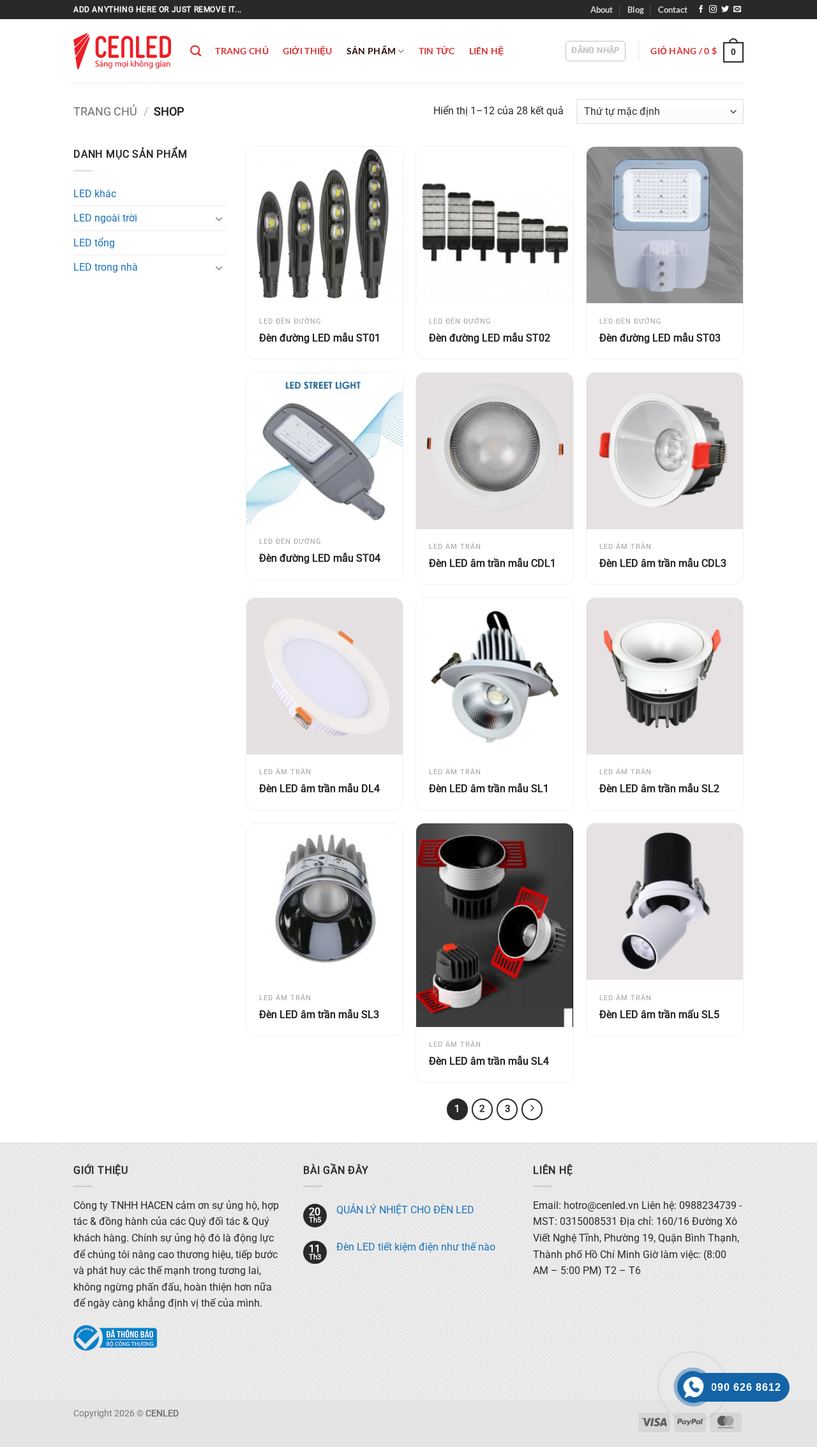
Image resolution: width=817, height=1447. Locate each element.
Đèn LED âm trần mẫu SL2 (659, 789)
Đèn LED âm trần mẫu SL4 (489, 1061)
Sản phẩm (371, 50)
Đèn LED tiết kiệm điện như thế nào (415, 1247)
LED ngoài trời (105, 218)
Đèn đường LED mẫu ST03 (660, 338)
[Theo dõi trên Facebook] (701, 9)
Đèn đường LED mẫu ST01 (319, 338)
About (601, 9)
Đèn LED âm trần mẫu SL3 (319, 1014)
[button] (595, 51)
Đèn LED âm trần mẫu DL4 (319, 789)
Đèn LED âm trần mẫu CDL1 (492, 563)
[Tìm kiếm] (195, 51)
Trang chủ (242, 50)
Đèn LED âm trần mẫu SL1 (489, 789)
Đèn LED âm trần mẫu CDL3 (662, 563)
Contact (672, 9)
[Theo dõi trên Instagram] (713, 9)
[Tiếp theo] (532, 1109)
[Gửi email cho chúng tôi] (737, 9)
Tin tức (437, 50)
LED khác (94, 194)
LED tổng (94, 243)
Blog (635, 9)
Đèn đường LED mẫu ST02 (489, 338)
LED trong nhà (105, 267)
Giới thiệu (308, 50)
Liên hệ (486, 50)
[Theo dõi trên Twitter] (725, 9)
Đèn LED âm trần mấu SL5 (659, 1014)
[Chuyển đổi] (219, 218)
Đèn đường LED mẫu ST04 (319, 558)
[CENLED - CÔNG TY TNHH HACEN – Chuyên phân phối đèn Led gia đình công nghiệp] (122, 51)
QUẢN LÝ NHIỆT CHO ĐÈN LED (405, 1210)
